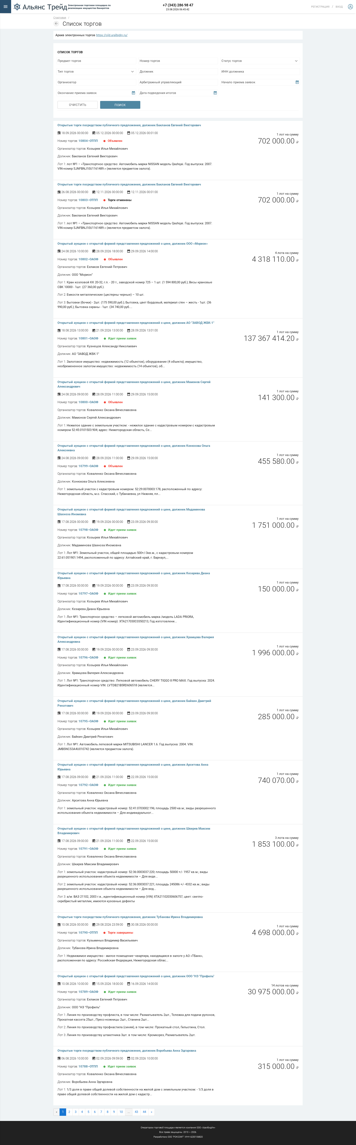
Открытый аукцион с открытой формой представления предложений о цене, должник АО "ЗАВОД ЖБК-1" (135, 323)
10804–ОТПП (88, 141)
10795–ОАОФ (88, 721)
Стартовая (59, 17)
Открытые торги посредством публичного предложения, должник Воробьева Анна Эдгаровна (126, 1050)
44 (144, 1112)
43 (136, 1112)
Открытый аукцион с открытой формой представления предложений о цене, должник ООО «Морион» (132, 243)
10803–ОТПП (88, 200)
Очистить (77, 105)
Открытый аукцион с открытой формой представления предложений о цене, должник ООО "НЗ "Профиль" (135, 976)
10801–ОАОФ (88, 338)
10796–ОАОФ (88, 657)
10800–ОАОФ (88, 402)
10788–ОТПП (88, 1066)
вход (339, 6)
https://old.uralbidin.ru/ (112, 35)
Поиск (120, 105)
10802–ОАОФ (88, 259)
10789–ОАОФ (88, 992)
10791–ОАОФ (88, 849)
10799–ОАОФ (88, 466)
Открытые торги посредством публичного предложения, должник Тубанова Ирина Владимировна (130, 917)
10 (121, 1112)
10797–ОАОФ (88, 593)
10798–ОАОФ (88, 530)
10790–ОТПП (88, 932)
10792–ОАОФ (88, 785)
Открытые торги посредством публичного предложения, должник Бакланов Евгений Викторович (129, 125)
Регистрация (320, 6)
